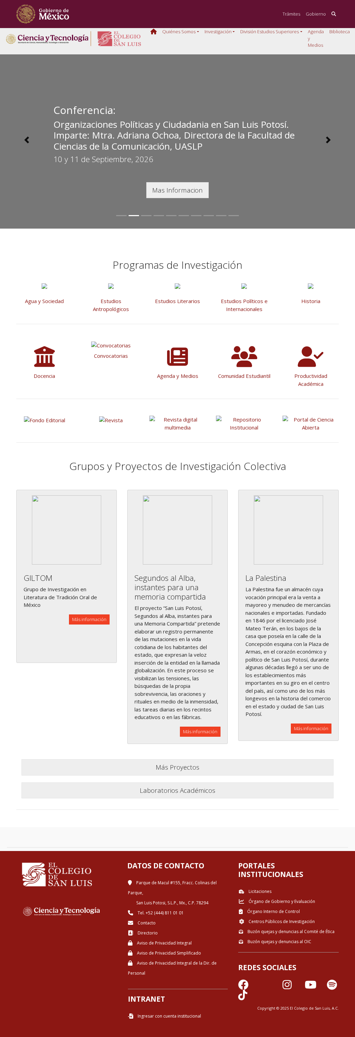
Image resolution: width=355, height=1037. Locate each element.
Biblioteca (339, 31)
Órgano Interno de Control (273, 911)
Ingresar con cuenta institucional (169, 1016)
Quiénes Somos (179, 31)
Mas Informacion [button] (177, 190)
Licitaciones (259, 891)
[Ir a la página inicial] (42, 14)
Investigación (218, 31)
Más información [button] (89, 619)
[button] (26, 140)
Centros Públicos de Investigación (281, 921)
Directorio (147, 933)
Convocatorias (111, 355)
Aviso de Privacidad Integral (164, 943)
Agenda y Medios (316, 38)
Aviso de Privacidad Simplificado (168, 953)
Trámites (291, 14)
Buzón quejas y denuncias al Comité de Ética (290, 931)
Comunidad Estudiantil (244, 375)
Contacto (146, 923)
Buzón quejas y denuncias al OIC (278, 942)
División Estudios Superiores (269, 31)
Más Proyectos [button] (177, 767)
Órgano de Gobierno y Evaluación (281, 901)
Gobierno (316, 14)
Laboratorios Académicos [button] (177, 790)
